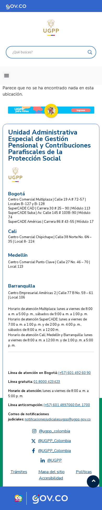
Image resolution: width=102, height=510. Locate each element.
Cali (12, 231)
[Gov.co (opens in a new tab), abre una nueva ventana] (52, 498)
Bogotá (16, 193)
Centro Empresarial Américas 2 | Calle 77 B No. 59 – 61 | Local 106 (50, 295)
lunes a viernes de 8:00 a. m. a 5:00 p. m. (48, 393)
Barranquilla (21, 286)
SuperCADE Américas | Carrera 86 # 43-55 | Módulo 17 (51, 221)
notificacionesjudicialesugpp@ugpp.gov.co (58, 419)
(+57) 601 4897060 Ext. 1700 (67, 405)
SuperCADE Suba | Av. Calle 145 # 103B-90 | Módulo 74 (49, 215)
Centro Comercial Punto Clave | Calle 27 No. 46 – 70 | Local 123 (49, 264)
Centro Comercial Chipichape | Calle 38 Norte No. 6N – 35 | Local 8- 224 (50, 239)
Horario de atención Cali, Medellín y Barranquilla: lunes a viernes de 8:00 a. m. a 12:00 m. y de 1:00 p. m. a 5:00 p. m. (50, 340)
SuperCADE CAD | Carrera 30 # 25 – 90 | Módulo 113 (49, 208)
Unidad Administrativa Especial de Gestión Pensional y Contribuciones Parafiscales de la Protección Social (49, 145)
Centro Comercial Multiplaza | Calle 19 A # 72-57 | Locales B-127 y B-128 (47, 201)
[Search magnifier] (90, 52)
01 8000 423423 (46, 381)
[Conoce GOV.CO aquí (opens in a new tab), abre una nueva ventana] (21, 6)
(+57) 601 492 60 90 (74, 373)
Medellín (17, 255)
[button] (6, 75)
